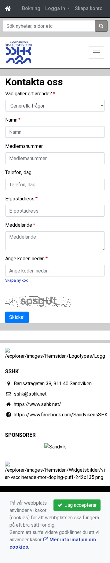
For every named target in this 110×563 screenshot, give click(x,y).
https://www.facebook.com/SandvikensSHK (61, 415)
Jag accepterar (79, 505)
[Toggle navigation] (96, 52)
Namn (11, 120)
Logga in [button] (55, 8)
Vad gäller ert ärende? (28, 94)
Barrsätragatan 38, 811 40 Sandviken (53, 383)
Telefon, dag (18, 172)
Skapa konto (89, 8)
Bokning (31, 8)
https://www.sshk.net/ (37, 404)
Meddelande (18, 225)
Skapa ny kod (16, 280)
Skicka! (17, 317)
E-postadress (20, 199)
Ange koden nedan (25, 258)
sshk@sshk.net (30, 394)
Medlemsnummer (24, 146)
